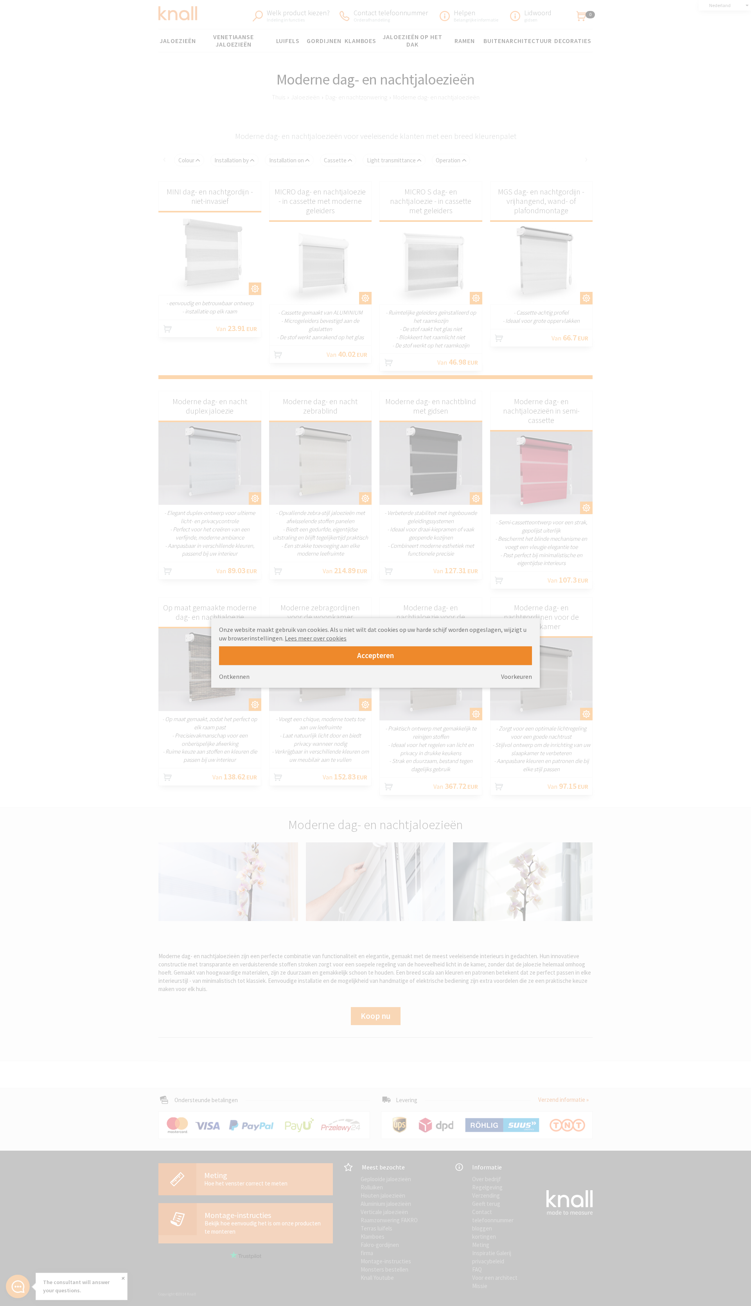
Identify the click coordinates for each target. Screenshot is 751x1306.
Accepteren (375, 655)
